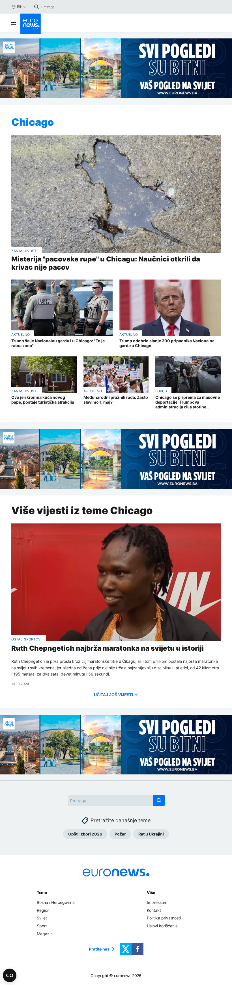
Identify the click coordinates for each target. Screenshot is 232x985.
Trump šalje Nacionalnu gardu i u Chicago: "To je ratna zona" (58, 343)
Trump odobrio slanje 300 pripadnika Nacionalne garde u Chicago (166, 343)
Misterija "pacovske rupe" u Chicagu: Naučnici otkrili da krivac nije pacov (105, 263)
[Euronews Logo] (30, 24)
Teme (42, 892)
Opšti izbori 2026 (85, 834)
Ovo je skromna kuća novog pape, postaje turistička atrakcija (42, 399)
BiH (19, 7)
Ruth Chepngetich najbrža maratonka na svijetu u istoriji (107, 648)
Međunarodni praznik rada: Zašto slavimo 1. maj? (115, 399)
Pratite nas (99, 949)
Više (151, 892)
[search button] (36, 6)
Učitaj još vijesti (113, 695)
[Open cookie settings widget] (9, 975)
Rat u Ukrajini (151, 834)
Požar (120, 834)
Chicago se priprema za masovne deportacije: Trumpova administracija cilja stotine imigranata (187, 402)
